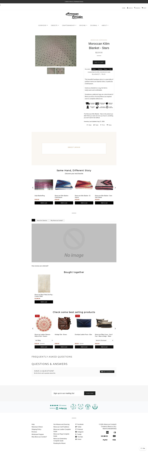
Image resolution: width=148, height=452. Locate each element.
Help (33, 424)
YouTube (80, 437)
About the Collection (42, 220)
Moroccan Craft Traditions (61, 427)
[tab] (87, 69)
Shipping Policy (36, 429)
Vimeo (79, 439)
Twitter (79, 427)
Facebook (80, 424)
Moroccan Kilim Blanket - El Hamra (82, 196)
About (104, 25)
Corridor (42, 25)
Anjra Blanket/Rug (40, 195)
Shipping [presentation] (100, 69)
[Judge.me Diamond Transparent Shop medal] (73, 406)
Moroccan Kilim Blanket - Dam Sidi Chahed (103, 196)
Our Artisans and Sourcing (61, 424)
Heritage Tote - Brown (61, 334)
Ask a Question (108, 371)
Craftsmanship (68, 25)
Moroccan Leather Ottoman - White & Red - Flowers (43, 335)
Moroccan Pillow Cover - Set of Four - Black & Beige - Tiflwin (103, 335)
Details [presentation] (94, 69)
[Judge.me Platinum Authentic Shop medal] (80, 406)
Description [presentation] (87, 69)
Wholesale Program (38, 434)
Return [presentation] (105, 69)
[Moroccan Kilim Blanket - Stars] (51, 71)
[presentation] (33, 188)
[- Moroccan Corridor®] (74, 243)
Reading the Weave (59, 443)
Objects (54, 25)
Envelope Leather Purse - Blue (83, 334)
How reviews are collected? (40, 266)
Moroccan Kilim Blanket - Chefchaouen (62, 196)
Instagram (80, 432)
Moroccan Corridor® (110, 424)
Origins (82, 25)
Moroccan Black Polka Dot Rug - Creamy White (44, 295)
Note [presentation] (110, 69)
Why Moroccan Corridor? (57, 220)
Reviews (34, 432)
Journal (93, 25)
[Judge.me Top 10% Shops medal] (95, 406)
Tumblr (79, 434)
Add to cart (44, 203)
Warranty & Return (37, 427)
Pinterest (80, 429)
